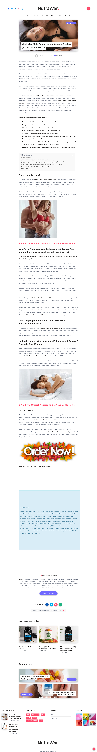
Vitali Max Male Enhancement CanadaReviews (54, 585)
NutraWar (48, 8)
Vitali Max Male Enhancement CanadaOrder (63, 583)
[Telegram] (22, 8)
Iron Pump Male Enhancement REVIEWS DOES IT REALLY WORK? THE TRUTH (14, 728)
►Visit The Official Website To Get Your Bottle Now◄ (35, 159)
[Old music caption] (92, 717)
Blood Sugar (35, 714)
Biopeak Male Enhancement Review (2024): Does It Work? (15, 716)
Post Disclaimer (32, 169)
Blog (28, 714)
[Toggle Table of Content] (72, 155)
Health (42, 15)
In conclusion (24, 168)
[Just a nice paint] (86, 723)
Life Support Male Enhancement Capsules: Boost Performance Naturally (27, 646)
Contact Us (35, 15)
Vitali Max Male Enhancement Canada (35, 579)
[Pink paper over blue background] (79, 717)
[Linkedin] (15, 8)
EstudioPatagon (53, 751)
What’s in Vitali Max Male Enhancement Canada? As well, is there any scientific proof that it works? (47, 161)
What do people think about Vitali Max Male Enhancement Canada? (39, 162)
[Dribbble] (19, 8)
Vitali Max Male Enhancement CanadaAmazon (57, 579)
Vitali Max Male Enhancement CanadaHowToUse (38, 583)
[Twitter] (12, 8)
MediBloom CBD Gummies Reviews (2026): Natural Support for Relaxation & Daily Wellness (48, 646)
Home (28, 15)
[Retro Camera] (86, 717)
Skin (69, 15)
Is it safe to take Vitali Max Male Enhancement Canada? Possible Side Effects (41, 164)
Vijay (52, 748)
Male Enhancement (60, 15)
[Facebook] (8, 8)
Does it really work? (26, 157)
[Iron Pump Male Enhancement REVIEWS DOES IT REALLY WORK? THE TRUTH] (5, 726)
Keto (52, 15)
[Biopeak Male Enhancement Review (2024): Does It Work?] (5, 717)
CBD (47, 15)
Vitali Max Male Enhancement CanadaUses (57, 588)
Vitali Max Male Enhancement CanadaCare (48, 581)
